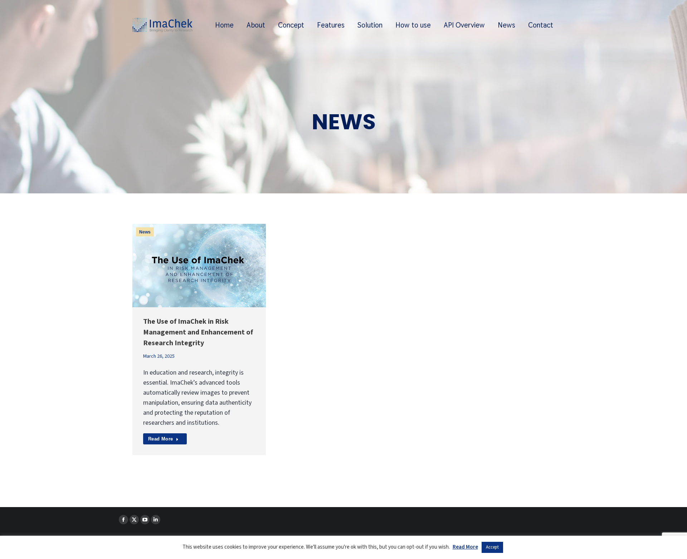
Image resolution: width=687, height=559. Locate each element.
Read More (160, 439)
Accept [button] (492, 547)
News (145, 232)
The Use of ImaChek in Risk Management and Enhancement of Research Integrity (198, 332)
